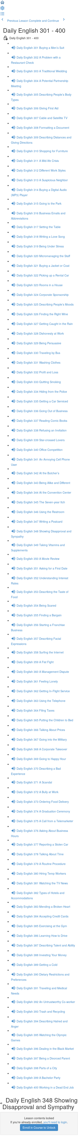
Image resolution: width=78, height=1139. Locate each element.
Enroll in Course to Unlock (39, 1127)
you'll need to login (55, 1122)
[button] (2, 4)
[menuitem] (2, 9)
